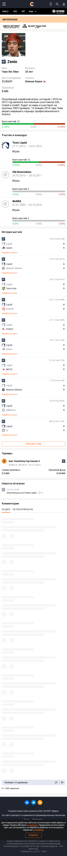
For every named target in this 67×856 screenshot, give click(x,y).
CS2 (15, 11)
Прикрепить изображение (56, 782)
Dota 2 (5, 11)
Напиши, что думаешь (16, 782)
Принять (33, 835)
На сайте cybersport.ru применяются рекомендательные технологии (33, 815)
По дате (6, 509)
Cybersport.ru (27, 851)
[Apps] (50, 4)
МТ (23, 11)
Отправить (62, 782)
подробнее (32, 825)
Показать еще (33, 444)
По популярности (23, 509)
